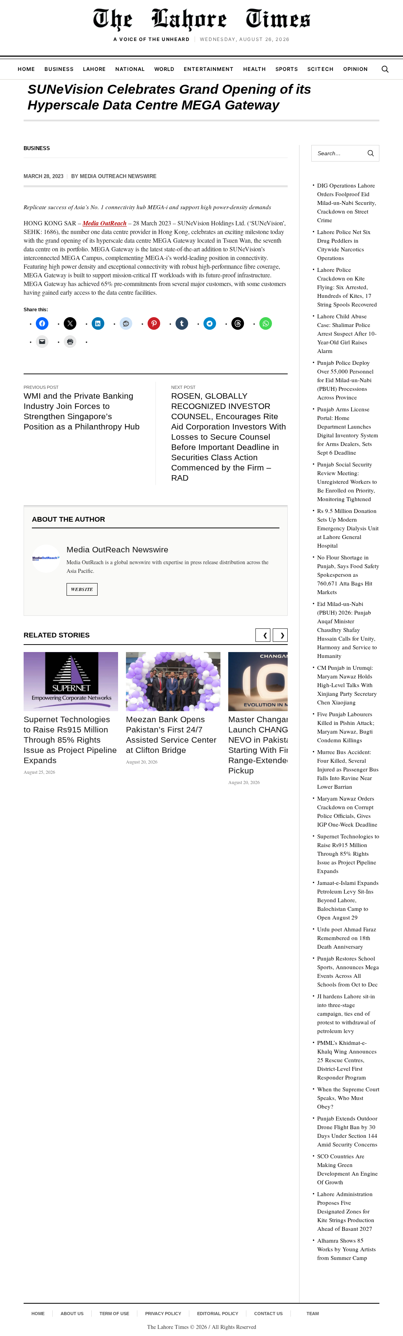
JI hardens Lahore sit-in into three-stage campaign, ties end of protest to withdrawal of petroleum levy (346, 1013)
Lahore (94, 69)
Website (82, 589)
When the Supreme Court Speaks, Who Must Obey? (348, 1097)
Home (26, 69)
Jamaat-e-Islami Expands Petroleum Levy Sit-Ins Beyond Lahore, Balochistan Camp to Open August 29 (348, 900)
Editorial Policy (217, 1313)
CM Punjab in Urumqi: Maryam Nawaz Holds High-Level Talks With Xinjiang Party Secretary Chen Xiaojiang (347, 684)
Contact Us (268, 1313)
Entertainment (209, 69)
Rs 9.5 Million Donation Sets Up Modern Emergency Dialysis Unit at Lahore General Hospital (348, 528)
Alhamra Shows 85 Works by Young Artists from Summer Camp (346, 1249)
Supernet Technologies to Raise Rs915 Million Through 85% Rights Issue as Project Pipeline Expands (70, 740)
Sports (286, 69)
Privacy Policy (163, 1313)
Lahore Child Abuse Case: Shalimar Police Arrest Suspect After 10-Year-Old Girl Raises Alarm (347, 333)
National (130, 69)
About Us (72, 1313)
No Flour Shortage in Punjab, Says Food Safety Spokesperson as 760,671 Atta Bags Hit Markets (348, 574)
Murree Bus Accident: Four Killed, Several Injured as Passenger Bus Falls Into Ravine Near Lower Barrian (348, 769)
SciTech (320, 69)
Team (313, 1313)
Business (58, 69)
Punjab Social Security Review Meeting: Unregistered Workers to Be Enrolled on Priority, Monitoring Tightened (347, 481)
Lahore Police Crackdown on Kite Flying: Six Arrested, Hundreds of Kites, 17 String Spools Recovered (347, 287)
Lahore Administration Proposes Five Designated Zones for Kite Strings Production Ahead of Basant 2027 (345, 1211)
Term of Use (114, 1313)
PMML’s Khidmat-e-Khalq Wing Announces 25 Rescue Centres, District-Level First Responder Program (347, 1060)
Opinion (355, 69)
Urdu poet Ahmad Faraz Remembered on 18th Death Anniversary (346, 937)
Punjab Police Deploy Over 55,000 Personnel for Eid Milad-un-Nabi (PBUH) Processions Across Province (345, 380)
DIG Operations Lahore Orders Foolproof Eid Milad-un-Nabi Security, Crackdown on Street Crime (346, 202)
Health (254, 69)
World (164, 69)
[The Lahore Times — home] (201, 19)
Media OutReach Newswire (118, 176)
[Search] (385, 69)
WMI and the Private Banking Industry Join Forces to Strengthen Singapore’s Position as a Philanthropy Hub (82, 411)
